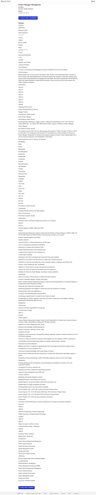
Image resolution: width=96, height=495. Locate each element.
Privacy (63, 493)
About (45, 493)
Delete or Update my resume (33, 493)
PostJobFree (20, 493)
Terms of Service (54, 493)
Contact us (76, 493)
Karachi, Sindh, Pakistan (25, 9)
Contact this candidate (28, 18)
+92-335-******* (23, 50)
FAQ (69, 493)
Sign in (93, 1)
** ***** (20, 35)
